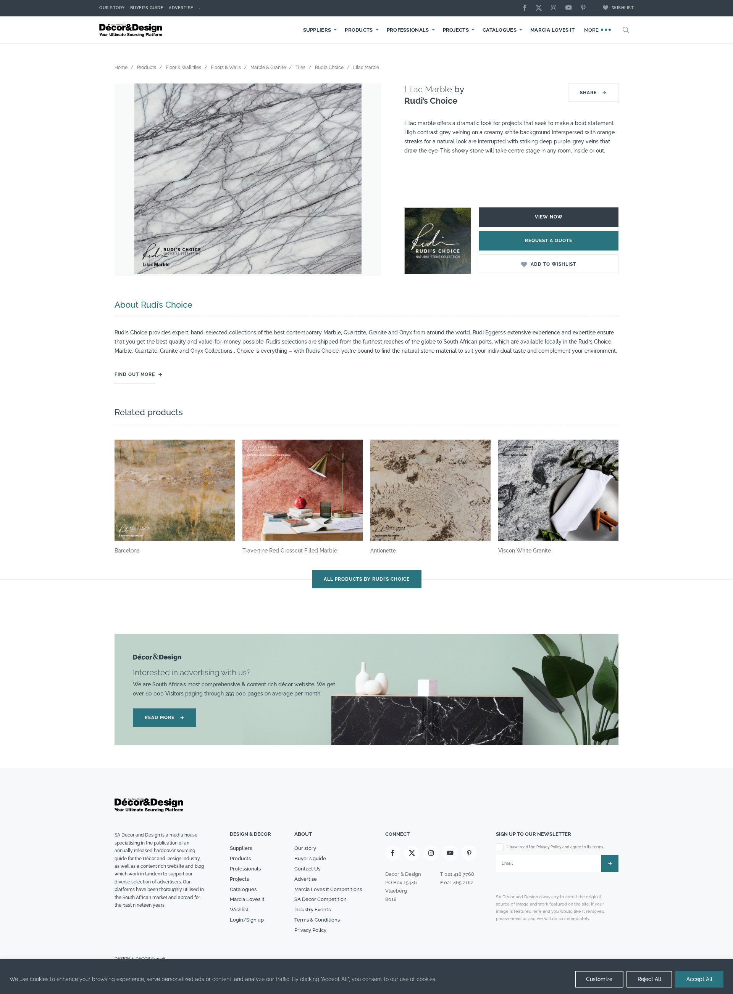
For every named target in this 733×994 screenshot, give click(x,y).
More (592, 30)
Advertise (181, 7)
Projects (456, 30)
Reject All (649, 979)
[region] (366, 976)
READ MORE (164, 717)
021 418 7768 (459, 874)
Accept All (699, 979)
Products (359, 30)
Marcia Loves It (552, 30)
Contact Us (307, 869)
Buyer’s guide (310, 858)
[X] (541, 8)
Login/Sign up (247, 920)
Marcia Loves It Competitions (328, 889)
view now (549, 217)
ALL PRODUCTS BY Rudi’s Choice (367, 579)
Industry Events (312, 909)
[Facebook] (526, 8)
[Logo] (131, 30)
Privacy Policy (310, 930)
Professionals (408, 30)
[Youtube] (570, 8)
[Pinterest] (585, 8)
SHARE (593, 92)
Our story (112, 7)
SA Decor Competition (320, 899)
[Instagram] (555, 8)
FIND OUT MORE (135, 374)
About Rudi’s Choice (153, 305)
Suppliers (317, 30)
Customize (599, 979)
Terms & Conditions (317, 920)
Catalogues (500, 30)
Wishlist (623, 7)
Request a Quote (548, 240)
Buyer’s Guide (147, 7)
